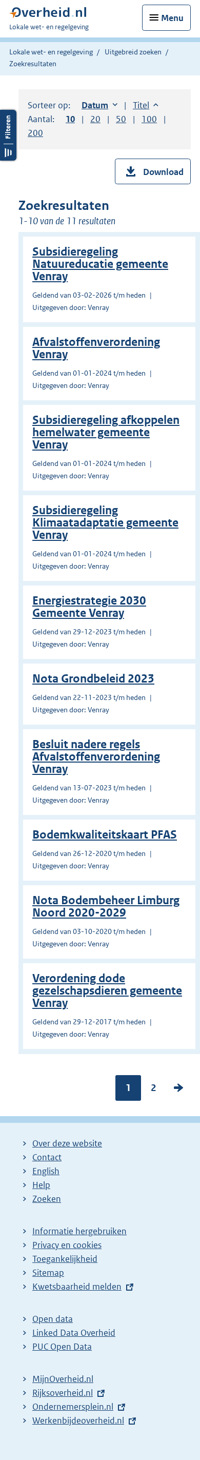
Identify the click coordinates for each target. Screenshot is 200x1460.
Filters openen (8, 135)
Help (41, 1185)
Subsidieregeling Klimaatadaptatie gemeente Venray (105, 522)
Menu (172, 18)
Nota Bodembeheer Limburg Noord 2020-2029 (105, 906)
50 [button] (121, 119)
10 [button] (70, 119)
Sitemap (48, 1272)
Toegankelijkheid (64, 1258)
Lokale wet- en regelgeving (51, 51)
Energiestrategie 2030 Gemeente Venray (89, 607)
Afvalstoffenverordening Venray (96, 348)
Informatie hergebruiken (79, 1231)
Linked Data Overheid (73, 1332)
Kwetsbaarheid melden (77, 1286)
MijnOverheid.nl (62, 1379)
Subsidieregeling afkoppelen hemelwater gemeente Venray (105, 432)
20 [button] (95, 119)
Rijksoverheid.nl (62, 1392)
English (45, 1171)
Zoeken (46, 1198)
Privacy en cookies (67, 1245)
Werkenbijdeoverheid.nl (78, 1420)
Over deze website (67, 1143)
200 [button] (35, 133)
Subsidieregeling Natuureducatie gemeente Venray (100, 264)
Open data (52, 1319)
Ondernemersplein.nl (72, 1406)
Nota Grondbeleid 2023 (93, 679)
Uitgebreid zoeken (133, 51)
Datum (99, 105)
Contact (47, 1157)
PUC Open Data (62, 1346)
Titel (145, 105)
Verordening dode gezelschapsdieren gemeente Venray (107, 990)
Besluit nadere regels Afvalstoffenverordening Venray (96, 756)
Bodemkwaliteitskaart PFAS (104, 835)
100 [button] (149, 119)
